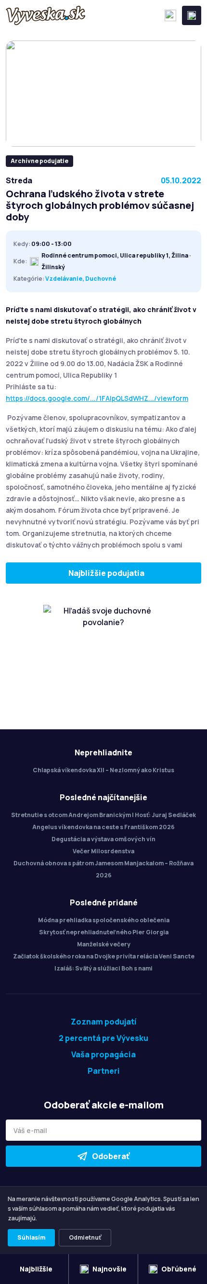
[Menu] (191, 15)
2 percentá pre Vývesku (103, 1038)
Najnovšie (109, 1268)
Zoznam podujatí (104, 1021)
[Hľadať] (170, 15)
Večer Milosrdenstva (103, 851)
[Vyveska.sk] (45, 15)
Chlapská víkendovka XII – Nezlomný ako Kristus (103, 770)
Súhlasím (31, 1237)
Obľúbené (178, 1268)
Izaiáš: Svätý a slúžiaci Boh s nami (103, 968)
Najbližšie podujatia (106, 573)
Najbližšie (36, 1268)
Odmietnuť (85, 1237)
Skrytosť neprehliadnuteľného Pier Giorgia (103, 932)
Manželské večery (103, 944)
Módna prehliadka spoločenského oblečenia (103, 920)
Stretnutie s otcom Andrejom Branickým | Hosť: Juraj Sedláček (103, 815)
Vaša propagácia (103, 1054)
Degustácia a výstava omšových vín (103, 839)
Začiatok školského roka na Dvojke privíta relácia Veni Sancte (103, 956)
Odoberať (110, 1156)
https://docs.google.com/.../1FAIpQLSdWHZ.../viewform (97, 398)
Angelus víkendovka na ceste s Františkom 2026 (103, 827)
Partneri (104, 1070)
